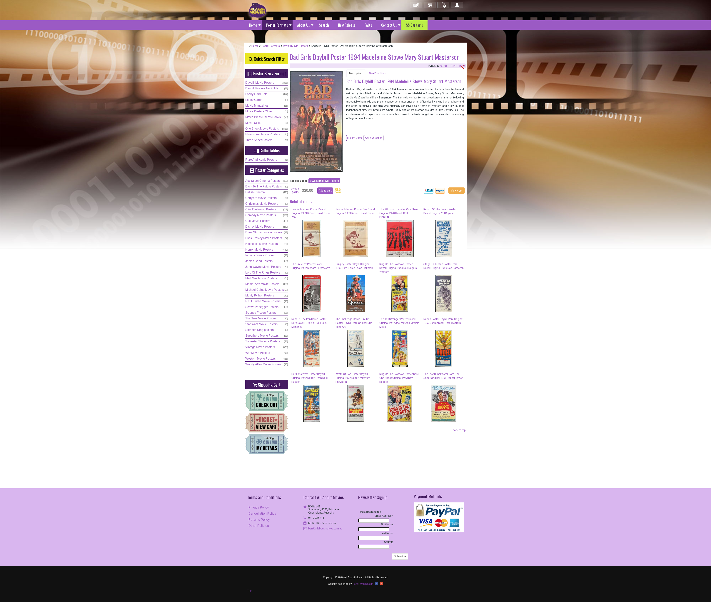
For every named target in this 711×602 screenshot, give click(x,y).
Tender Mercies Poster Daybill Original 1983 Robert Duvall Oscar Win (310, 213)
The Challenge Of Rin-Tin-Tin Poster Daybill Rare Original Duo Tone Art (354, 323)
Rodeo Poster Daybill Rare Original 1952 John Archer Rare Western (443, 321)
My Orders (443, 3)
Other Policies (258, 526)
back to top (459, 430)
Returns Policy (259, 519)
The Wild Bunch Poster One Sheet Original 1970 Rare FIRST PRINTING (399, 213)
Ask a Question (374, 137)
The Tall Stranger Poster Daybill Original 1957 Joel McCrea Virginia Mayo (399, 323)
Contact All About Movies (323, 497)
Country (388, 541)
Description (355, 73)
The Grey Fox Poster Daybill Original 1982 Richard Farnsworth (310, 266)
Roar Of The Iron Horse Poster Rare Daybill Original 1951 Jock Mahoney (309, 323)
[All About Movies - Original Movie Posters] (257, 10)
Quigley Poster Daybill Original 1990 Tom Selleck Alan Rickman (354, 266)
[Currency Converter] (338, 191)
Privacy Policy (258, 507)
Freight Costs (355, 137)
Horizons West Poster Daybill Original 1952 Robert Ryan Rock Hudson (309, 378)
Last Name (387, 533)
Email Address (384, 515)
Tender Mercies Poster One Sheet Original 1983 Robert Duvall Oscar (355, 211)
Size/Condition (377, 73)
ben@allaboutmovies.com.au (325, 528)
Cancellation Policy (262, 513)
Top (249, 590)
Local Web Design (363, 583)
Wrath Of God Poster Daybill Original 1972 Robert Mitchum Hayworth (353, 378)
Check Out (416, 3)
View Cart (456, 190)
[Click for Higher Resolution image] (316, 121)
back (462, 65)
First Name (387, 524)
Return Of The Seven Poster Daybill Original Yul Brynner (439, 211)
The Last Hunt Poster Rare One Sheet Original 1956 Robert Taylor (443, 376)
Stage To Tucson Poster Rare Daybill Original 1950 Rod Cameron (443, 266)
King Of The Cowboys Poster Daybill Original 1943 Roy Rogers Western (398, 268)
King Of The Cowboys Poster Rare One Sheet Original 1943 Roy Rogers (399, 378)
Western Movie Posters (325, 180)
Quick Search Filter (269, 58)
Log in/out (457, 3)
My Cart (429, 3)
